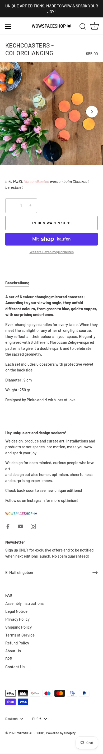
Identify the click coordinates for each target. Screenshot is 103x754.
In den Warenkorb (51, 223)
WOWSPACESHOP (30, 733)
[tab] (20, 283)
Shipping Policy (18, 627)
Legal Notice (16, 611)
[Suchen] (82, 27)
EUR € (36, 719)
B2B (8, 658)
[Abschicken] (95, 572)
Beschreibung (17, 282)
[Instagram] (33, 525)
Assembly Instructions (24, 603)
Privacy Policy (17, 619)
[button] (11, 111)
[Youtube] (20, 525)
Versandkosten (36, 181)
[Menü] (8, 26)
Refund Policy (17, 642)
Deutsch (11, 719)
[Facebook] (8, 525)
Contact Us (15, 666)
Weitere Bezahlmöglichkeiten (52, 251)
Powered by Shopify (61, 733)
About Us (13, 650)
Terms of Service (20, 635)
